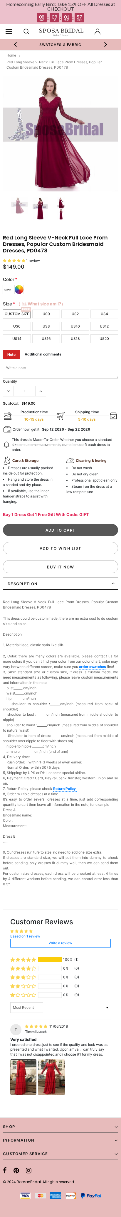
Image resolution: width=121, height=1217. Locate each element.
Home (11, 55)
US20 (104, 338)
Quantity (10, 381)
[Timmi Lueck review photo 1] (23, 1077)
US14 (16, 338)
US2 (75, 314)
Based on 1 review (25, 936)
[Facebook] (5, 1170)
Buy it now (60, 567)
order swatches (92, 666)
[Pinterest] (16, 1170)
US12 (104, 326)
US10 (75, 326)
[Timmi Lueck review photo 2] (51, 1077)
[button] (14, 260)
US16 (46, 338)
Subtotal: (11, 403)
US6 (17, 326)
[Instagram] (28, 1170)
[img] (36, 1026)
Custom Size (17, 314)
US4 (104, 314)
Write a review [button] (60, 943)
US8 (46, 326)
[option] (60, 44)
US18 (75, 338)
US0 (46, 314)
